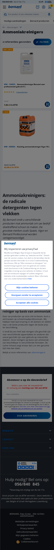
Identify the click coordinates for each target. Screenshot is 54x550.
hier (30, 278)
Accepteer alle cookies (27, 302)
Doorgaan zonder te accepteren (27, 295)
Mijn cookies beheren (27, 287)
